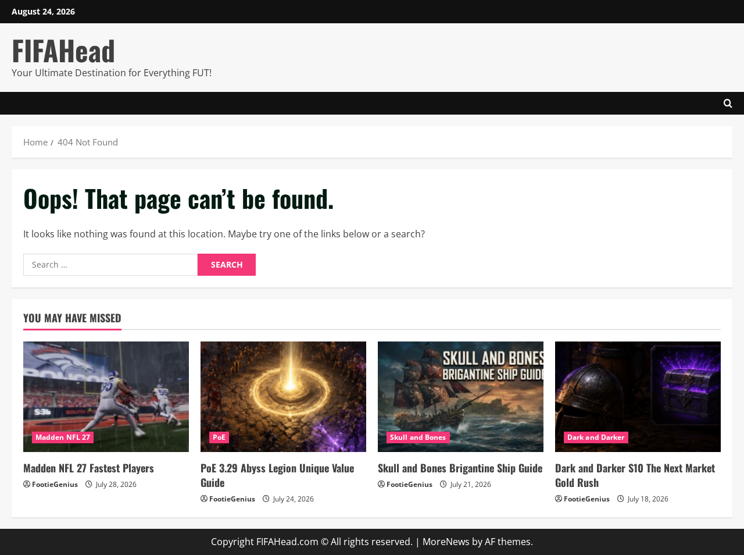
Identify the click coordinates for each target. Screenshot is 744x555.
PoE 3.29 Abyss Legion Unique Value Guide (277, 475)
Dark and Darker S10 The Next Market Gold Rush (635, 475)
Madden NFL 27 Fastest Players (88, 467)
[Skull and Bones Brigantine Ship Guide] (460, 396)
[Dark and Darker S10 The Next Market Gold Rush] (638, 396)
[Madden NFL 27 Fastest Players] (106, 396)
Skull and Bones (418, 437)
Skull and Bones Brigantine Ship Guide (460, 467)
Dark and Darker (596, 437)
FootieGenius (55, 484)
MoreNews (446, 541)
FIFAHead (63, 49)
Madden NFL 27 (62, 437)
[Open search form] (728, 103)
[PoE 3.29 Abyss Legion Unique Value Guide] (283, 396)
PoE (219, 437)
